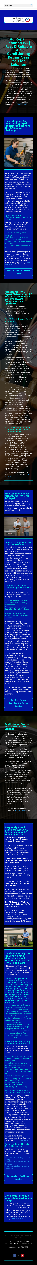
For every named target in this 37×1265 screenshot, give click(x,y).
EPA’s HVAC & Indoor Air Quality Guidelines (17, 1167)
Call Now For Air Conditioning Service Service (18, 703)
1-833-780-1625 (21, 104)
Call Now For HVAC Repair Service (18, 1177)
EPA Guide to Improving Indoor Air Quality (18, 1158)
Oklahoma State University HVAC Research (17, 1163)
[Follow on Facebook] (14, 1255)
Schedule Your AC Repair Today (18, 272)
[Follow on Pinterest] (22, 1255)
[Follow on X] (18, 1255)
